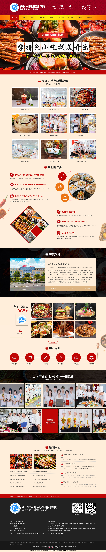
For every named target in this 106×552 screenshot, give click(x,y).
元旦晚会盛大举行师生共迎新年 (17, 475)
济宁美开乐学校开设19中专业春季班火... (73, 454)
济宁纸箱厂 (43, 496)
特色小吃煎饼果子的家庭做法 (17, 486)
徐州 (41, 542)
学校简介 (53, 288)
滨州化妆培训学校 (21, 496)
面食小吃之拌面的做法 (15, 483)
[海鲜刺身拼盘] (85, 311)
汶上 (59, 542)
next (102, 44)
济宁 (18, 542)
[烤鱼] (41, 311)
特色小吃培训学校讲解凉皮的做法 (41, 479)
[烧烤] (63, 329)
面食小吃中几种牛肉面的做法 (70, 482)
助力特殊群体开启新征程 (39, 475)
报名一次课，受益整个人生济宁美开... (19, 471)
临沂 (36, 542)
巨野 (91, 542)
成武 (15, 544)
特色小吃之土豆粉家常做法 (70, 473)
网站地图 (55, 548)
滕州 (21, 544)
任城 (76, 542)
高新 (82, 542)
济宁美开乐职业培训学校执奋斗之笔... (42, 471)
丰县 (13, 544)
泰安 (24, 542)
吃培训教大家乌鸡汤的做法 (39, 486)
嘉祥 (53, 542)
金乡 (50, 542)
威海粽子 (38, 496)
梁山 (64, 542)
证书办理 (70, 288)
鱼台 (56, 542)
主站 (15, 542)
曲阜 (70, 542)
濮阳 (47, 542)
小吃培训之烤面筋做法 (38, 483)
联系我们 (87, 288)
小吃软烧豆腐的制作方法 (69, 464)
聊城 (27, 542)
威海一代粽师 (49, 496)
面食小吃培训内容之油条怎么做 (17, 479)
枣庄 (33, 542)
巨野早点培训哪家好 (30, 496)
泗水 (61, 542)
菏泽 (30, 542)
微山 (67, 542)
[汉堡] (63, 311)
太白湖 (87, 542)
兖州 (79, 542)
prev (4, 44)
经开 (85, 542)
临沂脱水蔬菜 (56, 496)
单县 (18, 544)
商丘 (38, 542)
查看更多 (53, 342)
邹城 (73, 542)
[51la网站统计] (50, 548)
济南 (21, 542)
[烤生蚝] (41, 329)
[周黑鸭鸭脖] (85, 329)
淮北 (44, 542)
